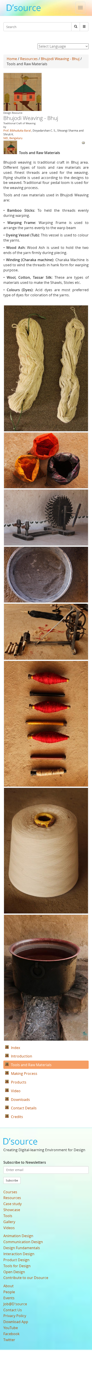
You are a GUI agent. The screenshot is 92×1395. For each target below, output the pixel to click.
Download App (15, 1321)
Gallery (9, 1221)
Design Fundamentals (21, 1247)
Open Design (14, 1271)
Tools (7, 1215)
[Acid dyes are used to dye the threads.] (46, 460)
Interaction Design (18, 1253)
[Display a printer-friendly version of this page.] (83, 142)
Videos (9, 1227)
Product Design (16, 1259)
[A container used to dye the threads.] (46, 977)
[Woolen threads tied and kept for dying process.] (46, 368)
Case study (12, 1203)
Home (12, 58)
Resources (29, 58)
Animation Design (18, 1235)
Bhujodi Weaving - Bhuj (60, 58)
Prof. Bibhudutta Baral (17, 130)
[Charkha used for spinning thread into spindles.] (46, 517)
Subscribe (12, 1180)
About (8, 1285)
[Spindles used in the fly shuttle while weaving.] (46, 723)
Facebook (11, 1333)
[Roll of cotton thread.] (46, 850)
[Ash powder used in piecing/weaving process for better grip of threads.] (46, 574)
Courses (10, 1192)
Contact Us (12, 1310)
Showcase (11, 1209)
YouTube (10, 1327)
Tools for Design (17, 1265)
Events (9, 1297)
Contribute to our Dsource (25, 1277)
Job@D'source (15, 1303)
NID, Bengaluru (12, 138)
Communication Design (23, 1241)
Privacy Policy (14, 1315)
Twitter (9, 1339)
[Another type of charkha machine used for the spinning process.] (46, 631)
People (9, 1291)
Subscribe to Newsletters (24, 1162)
